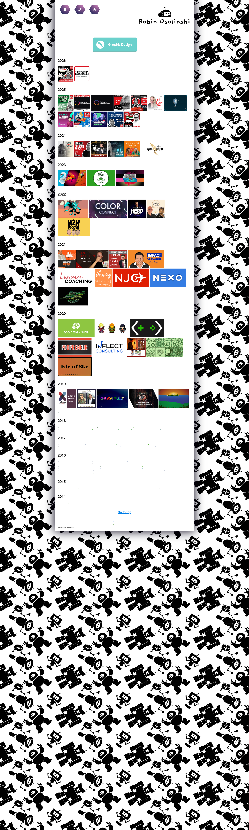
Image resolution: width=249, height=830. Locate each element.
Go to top (124, 512)
